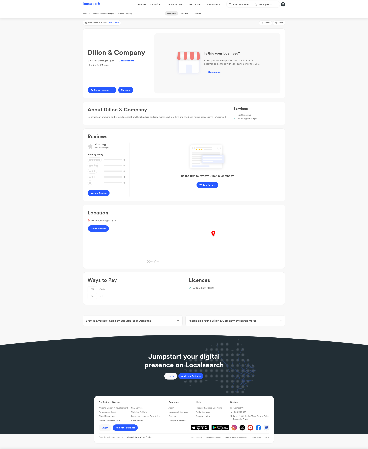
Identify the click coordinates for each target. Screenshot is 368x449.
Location (197, 13)
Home (85, 13)
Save (281, 22)
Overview (171, 13)
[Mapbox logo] (153, 261)
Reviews (184, 13)
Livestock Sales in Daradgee (103, 13)
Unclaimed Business (103, 22)
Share (267, 22)
